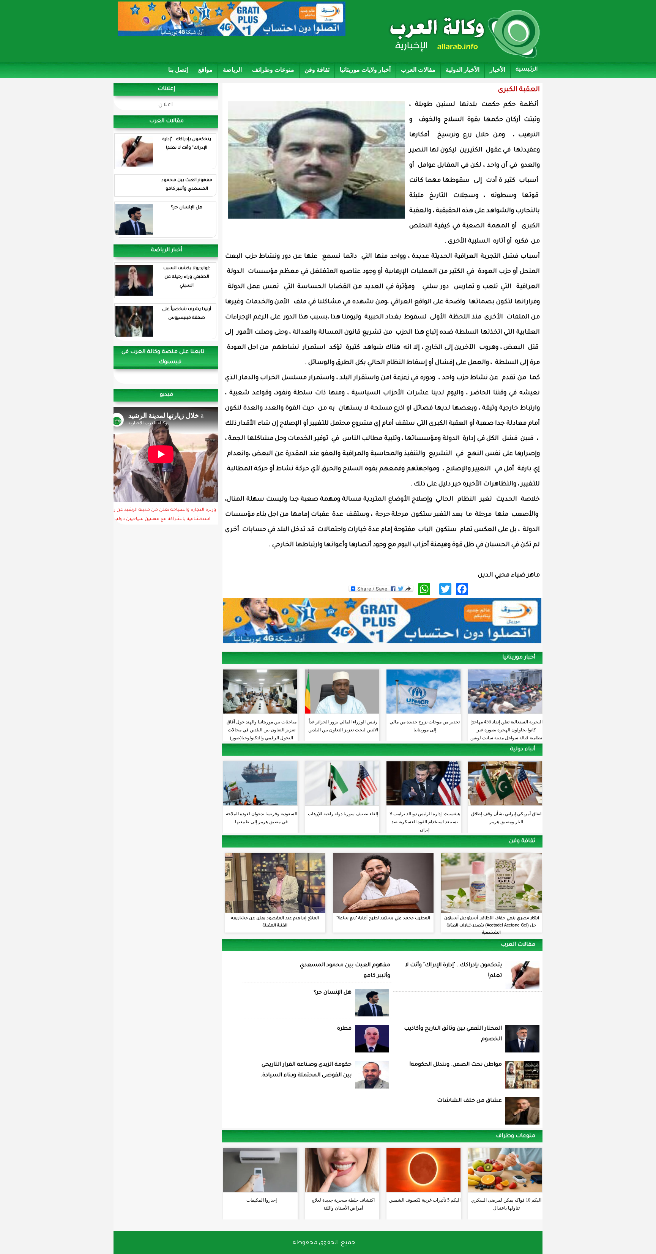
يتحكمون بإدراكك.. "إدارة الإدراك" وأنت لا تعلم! (186, 144)
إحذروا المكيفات (261, 1200)
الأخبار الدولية (462, 69)
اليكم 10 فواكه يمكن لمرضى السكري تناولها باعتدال (506, 1204)
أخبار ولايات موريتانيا (365, 69)
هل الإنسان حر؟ (186, 207)
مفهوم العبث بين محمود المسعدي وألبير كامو (186, 185)
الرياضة (232, 69)
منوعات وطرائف (273, 69)
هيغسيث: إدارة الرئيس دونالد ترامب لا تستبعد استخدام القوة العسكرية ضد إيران (425, 820)
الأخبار (497, 69)
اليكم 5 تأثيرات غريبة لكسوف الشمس (424, 1200)
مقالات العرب (418, 69)
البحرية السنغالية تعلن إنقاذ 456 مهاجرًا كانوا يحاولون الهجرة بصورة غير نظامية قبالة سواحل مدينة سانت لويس (506, 728)
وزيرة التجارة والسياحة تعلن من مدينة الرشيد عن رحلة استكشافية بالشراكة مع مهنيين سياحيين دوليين (161, 515)
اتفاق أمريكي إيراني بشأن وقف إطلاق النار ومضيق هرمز (506, 817)
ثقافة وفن (317, 69)
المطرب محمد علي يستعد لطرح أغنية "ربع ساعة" (383, 918)
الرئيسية (527, 70)
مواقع (205, 69)
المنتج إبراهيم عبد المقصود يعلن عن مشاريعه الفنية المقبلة (275, 922)
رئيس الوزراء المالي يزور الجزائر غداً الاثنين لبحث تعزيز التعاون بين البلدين (343, 726)
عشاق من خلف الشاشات (469, 1101)
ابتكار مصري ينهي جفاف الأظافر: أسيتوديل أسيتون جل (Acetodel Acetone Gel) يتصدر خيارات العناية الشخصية (491, 925)
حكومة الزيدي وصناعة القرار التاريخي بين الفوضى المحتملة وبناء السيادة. (306, 1070)
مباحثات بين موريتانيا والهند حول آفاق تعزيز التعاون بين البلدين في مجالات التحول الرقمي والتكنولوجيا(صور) (261, 728)
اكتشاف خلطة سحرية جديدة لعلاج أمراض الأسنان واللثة (343, 1204)
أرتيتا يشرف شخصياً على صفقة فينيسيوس (186, 314)
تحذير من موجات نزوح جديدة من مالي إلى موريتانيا (425, 726)
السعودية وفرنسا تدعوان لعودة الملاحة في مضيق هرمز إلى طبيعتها (261, 817)
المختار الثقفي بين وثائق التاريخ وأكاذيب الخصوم (453, 1034)
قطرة (344, 1029)
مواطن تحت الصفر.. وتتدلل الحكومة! (456, 1065)
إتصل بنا (178, 69)
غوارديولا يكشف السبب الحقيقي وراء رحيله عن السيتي (186, 277)
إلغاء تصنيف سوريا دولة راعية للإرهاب (343, 813)
